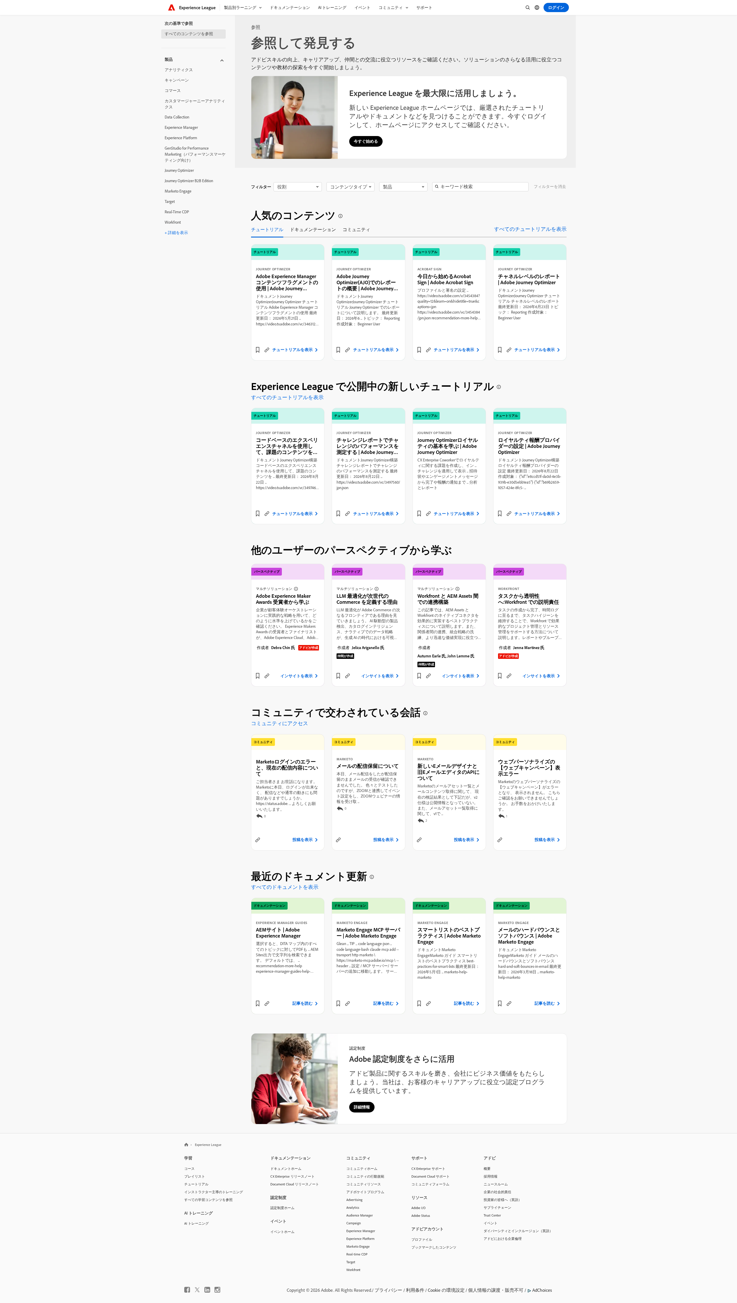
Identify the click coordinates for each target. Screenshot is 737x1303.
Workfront (173, 222)
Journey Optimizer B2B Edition (189, 180)
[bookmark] (257, 349)
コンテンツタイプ (348, 187)
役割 (281, 187)
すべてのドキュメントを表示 (284, 887)
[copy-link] (266, 349)
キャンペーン (177, 80)
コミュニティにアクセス (279, 723)
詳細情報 (362, 1107)
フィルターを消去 (550, 186)
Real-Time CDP (177, 211)
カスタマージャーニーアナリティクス (195, 104)
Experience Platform (181, 137)
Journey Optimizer (179, 170)
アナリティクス (179, 69)
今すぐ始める (366, 141)
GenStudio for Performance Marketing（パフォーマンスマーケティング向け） (195, 154)
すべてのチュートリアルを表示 (530, 229)
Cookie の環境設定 (446, 1290)
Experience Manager (181, 127)
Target (170, 201)
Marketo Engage (178, 191)
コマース (173, 90)
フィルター (261, 186)
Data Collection (177, 117)
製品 (387, 187)
